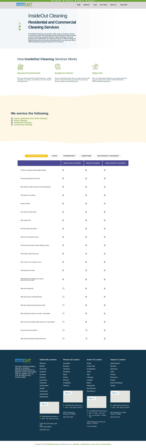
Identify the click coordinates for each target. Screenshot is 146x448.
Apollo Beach (115, 363)
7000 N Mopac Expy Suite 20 (96, 422)
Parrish (112, 374)
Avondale (66, 363)
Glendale (66, 369)
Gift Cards (103, 5)
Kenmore (43, 374)
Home (78, 5)
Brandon (113, 366)
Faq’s (95, 5)
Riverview (113, 377)
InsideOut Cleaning (53, 444)
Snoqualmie (44, 394)
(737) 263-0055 (92, 426)
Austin (89, 363)
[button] (87, 5)
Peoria (65, 377)
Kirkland (42, 377)
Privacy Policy (106, 444)
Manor (89, 383)
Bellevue (43, 363)
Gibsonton (114, 369)
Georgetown (91, 369)
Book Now (123, 5)
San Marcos (91, 391)
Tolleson (66, 385)
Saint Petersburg (116, 383)
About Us (113, 5)
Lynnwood (43, 380)
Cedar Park (91, 366)
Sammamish (44, 385)
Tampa (112, 385)
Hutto (89, 372)
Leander (90, 380)
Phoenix (66, 380)
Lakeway (90, 377)
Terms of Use (95, 444)
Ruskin (112, 380)
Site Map (76, 444)
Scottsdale (67, 383)
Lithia (112, 372)
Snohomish (44, 391)
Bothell (42, 366)
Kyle (88, 374)
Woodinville (44, 397)
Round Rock (91, 388)
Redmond (43, 383)
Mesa (65, 374)
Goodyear (66, 372)
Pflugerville (91, 385)
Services (86, 5)
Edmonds (43, 369)
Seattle (42, 388)
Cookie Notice (85, 444)
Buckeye (66, 366)
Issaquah (43, 372)
